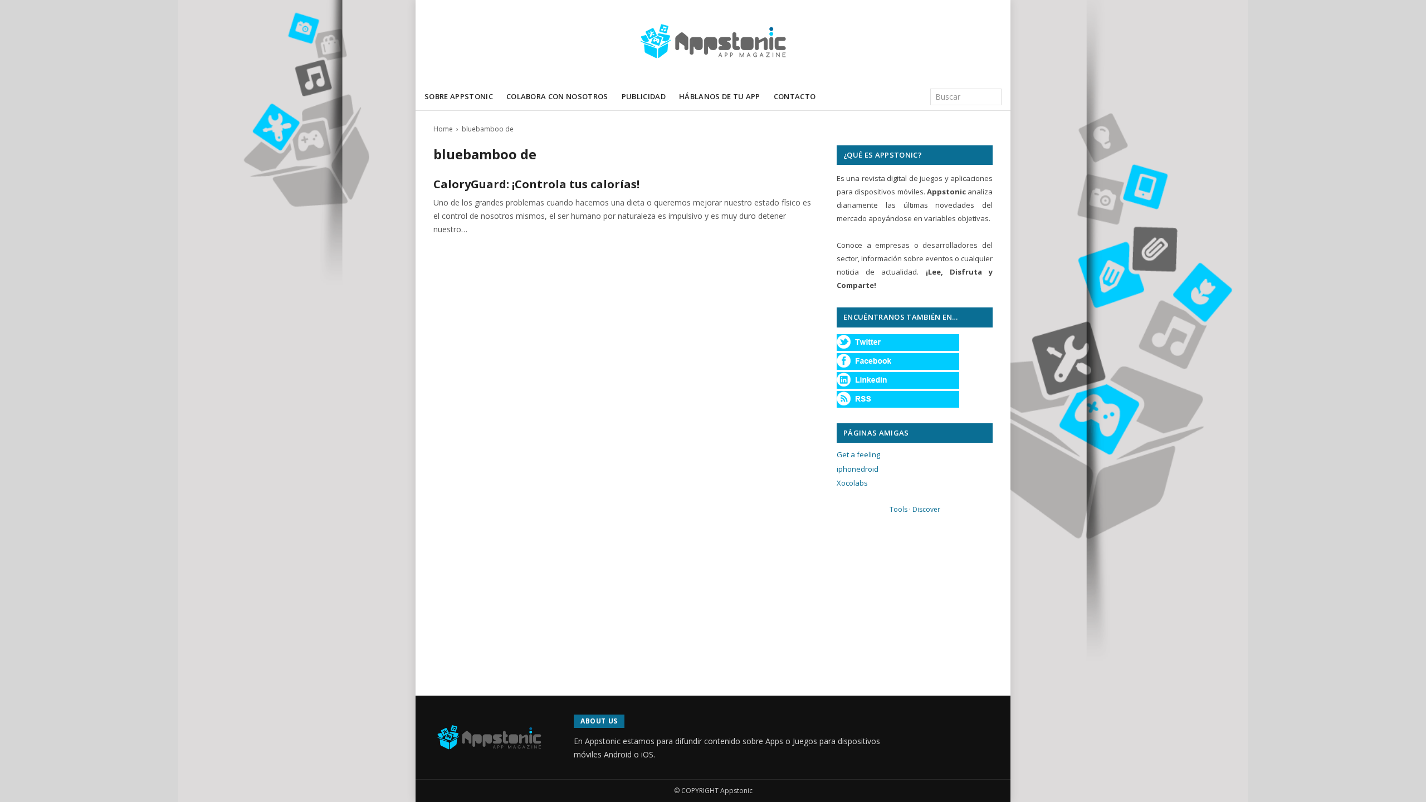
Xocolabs (852, 483)
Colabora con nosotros (557, 96)
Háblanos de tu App (719, 96)
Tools (898, 509)
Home (443, 129)
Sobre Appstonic (458, 96)
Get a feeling (858, 454)
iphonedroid (857, 469)
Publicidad (644, 96)
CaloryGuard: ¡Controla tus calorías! (536, 184)
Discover (926, 509)
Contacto (795, 96)
